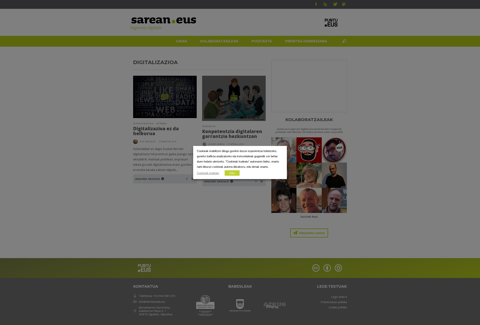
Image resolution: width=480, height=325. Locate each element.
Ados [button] (232, 173)
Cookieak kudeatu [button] (208, 172)
